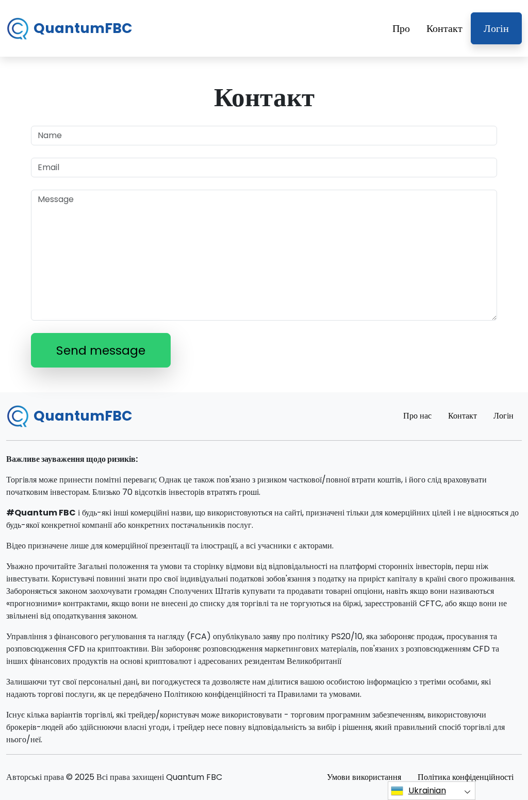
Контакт (444, 28)
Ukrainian (427, 790)
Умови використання (364, 777)
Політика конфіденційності (466, 777)
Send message (100, 350)
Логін (496, 28)
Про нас (417, 416)
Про (401, 28)
